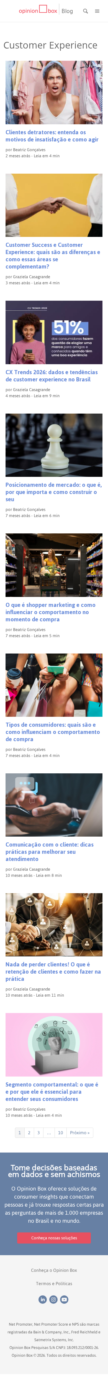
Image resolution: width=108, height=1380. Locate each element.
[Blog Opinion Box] (39, 11)
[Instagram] (54, 1299)
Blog (67, 11)
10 (60, 1132)
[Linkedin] (43, 1299)
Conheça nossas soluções (54, 1237)
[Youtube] (65, 1299)
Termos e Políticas (54, 1283)
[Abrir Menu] (97, 10)
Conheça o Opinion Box (54, 1270)
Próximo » (80, 1132)
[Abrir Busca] (86, 10)
